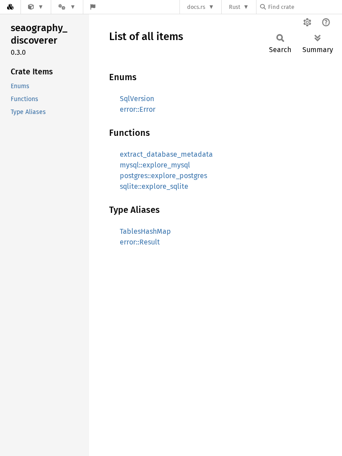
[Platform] (66, 7)
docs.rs (196, 7)
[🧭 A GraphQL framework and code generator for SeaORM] (36, 7)
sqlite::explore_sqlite (154, 186)
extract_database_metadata (166, 154)
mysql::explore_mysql (155, 165)
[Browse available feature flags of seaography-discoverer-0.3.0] (92, 7)
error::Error (137, 109)
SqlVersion (137, 98)
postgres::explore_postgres (163, 175)
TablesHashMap (145, 231)
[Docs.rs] (10, 7)
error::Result (140, 242)
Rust (234, 7)
